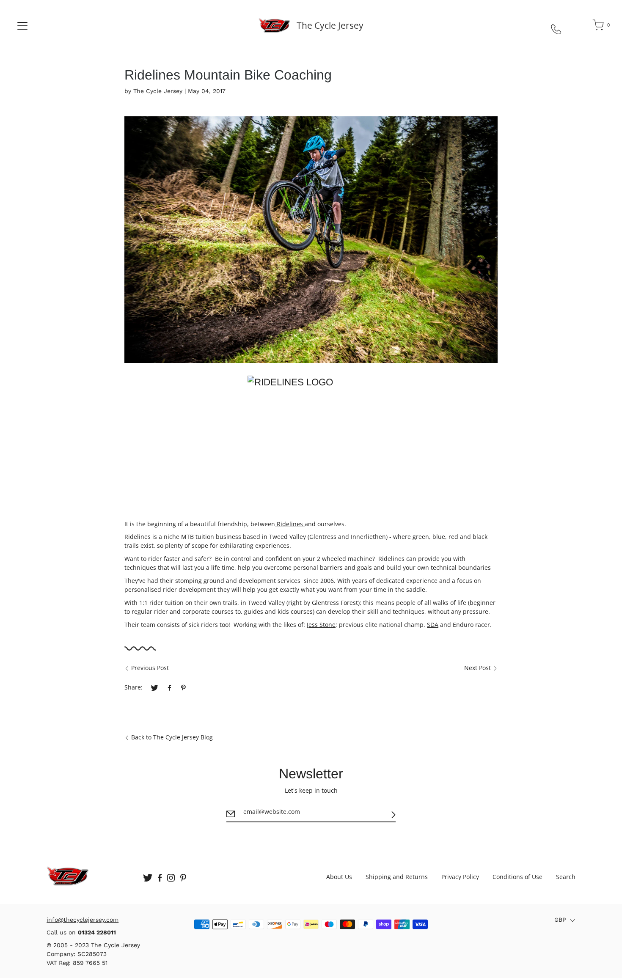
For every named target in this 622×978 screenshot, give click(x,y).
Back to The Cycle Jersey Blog (172, 737)
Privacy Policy (460, 877)
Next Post (477, 668)
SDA (432, 625)
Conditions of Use (517, 877)
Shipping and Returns (397, 877)
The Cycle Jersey (330, 25)
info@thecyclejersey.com (82, 919)
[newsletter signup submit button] (393, 814)
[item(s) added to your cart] (598, 26)
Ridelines (290, 524)
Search (565, 877)
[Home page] (274, 25)
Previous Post (150, 668)
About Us (339, 877)
